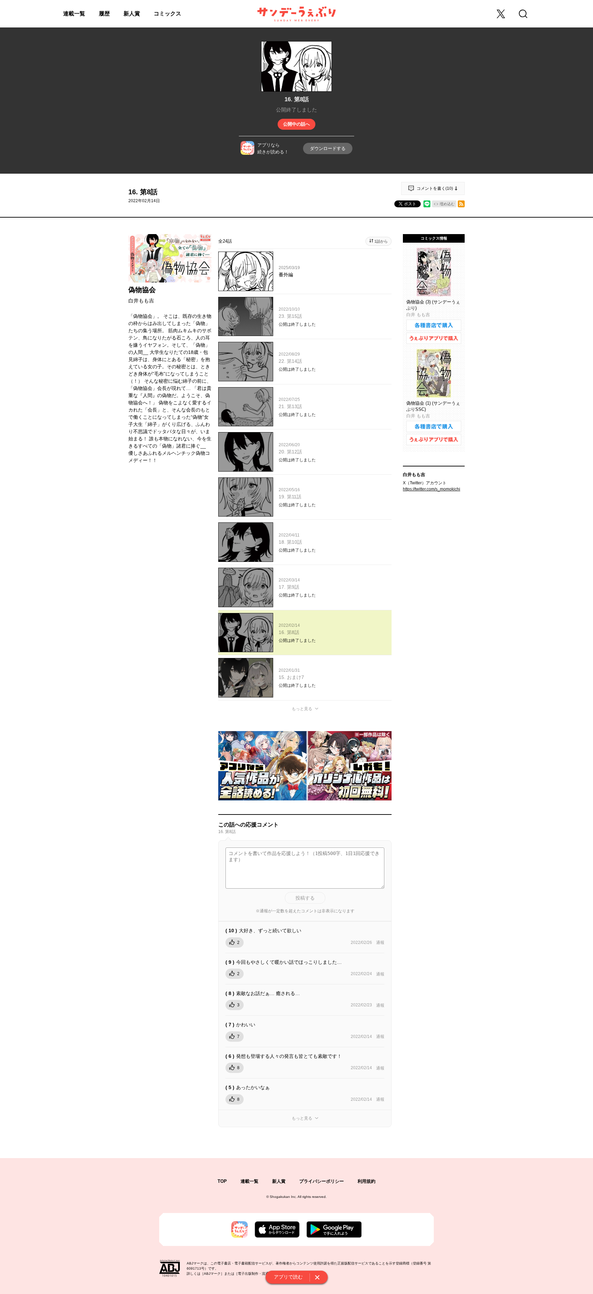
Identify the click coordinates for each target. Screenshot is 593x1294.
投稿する (305, 898)
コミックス (167, 13)
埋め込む (447, 204)
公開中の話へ (296, 124)
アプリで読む (288, 1277)
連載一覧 (74, 13)
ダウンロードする (328, 148)
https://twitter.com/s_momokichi (431, 489)
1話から (381, 241)
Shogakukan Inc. (283, 1197)
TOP (222, 1181)
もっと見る (302, 708)
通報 (380, 942)
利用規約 (366, 1181)
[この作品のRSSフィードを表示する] (461, 203)
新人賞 (132, 13)
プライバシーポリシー (321, 1181)
